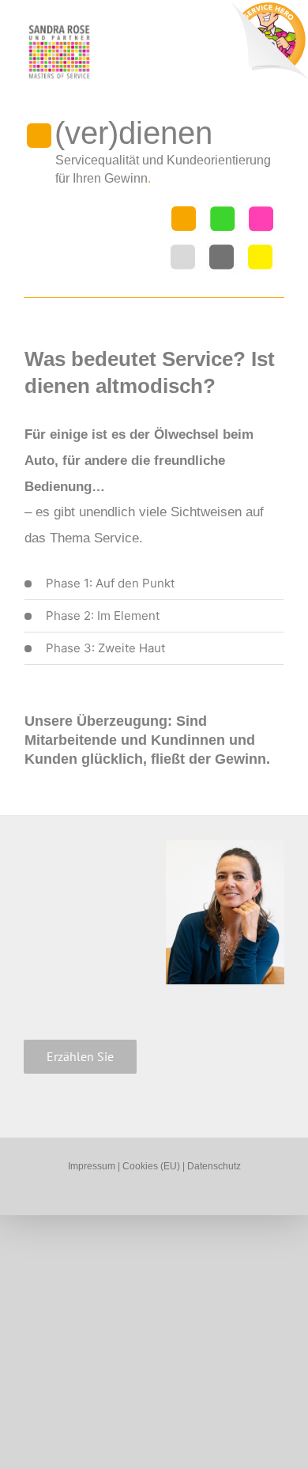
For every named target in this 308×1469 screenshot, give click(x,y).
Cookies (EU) (152, 1166)
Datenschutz (214, 1166)
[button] (154, 583)
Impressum (91, 1166)
